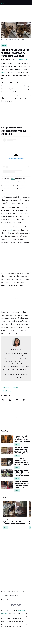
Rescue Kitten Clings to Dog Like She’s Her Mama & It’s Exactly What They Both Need (22, 439)
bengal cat (6, 387)
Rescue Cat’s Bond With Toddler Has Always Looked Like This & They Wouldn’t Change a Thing (22, 450)
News (4, 46)
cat (11, 230)
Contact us (11, 591)
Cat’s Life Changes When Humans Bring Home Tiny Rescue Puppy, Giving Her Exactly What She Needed (21, 484)
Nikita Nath (23, 60)
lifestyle (15, 387)
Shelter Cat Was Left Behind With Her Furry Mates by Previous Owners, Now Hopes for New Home (22, 473)
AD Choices (5, 595)
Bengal (3, 72)
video (13, 179)
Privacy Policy (14, 595)
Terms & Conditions (7, 600)
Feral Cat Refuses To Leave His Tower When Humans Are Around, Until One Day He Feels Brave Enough (22, 461)
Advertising (20, 591)
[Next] (27, 498)
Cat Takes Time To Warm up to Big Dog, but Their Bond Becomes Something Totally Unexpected (15, 522)
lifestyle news (7, 391)
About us (4, 591)
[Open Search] (27, 2)
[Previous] (23, 498)
